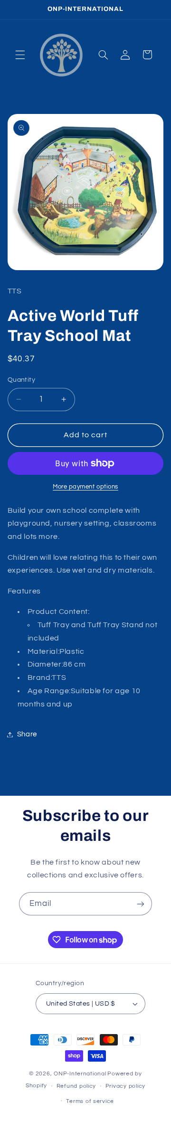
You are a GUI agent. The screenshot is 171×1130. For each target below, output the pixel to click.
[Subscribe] (141, 903)
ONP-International (80, 1073)
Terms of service (90, 1101)
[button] (20, 55)
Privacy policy (125, 1086)
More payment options (85, 487)
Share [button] (27, 734)
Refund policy (76, 1086)
